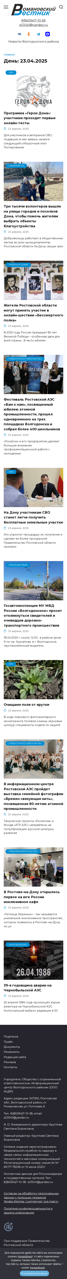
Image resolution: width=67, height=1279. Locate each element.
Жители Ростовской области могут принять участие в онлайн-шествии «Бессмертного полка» (33, 312)
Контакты (10, 1067)
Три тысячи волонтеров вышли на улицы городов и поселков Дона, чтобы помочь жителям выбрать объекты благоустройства (32, 216)
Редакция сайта (15, 1057)
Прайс (8, 1041)
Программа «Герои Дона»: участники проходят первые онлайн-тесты (30, 118)
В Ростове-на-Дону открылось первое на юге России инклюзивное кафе (32, 897)
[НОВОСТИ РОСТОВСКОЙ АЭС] (33, 392)
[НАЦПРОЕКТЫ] (33, 198)
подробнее (25, 1256)
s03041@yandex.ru (33, 25)
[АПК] (33, 697)
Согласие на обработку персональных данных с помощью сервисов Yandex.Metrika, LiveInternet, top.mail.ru (31, 1197)
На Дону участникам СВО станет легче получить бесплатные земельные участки (33, 517)
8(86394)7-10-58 (33, 20)
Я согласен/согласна (34, 1273)
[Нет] (62, 1263)
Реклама (10, 1062)
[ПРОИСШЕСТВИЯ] (33, 598)
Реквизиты (11, 1052)
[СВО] (33, 105)
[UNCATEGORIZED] (33, 977)
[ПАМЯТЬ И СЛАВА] (33, 297)
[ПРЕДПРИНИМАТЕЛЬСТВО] (33, 884)
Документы (12, 1047)
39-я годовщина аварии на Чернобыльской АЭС (28, 987)
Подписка (11, 1036)
